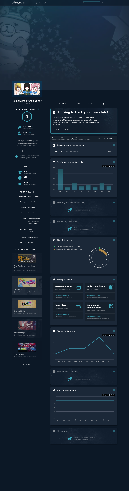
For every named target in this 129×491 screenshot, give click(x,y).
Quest (38, 3)
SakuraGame (31, 207)
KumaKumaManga (33, 202)
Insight (44, 3)
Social (31, 3)
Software (30, 232)
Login (114, 3)
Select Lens (58, 152)
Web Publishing (32, 223)
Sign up (105, 3)
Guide (51, 3)
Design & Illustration (33, 221)
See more (27, 364)
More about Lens (106, 139)
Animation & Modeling (34, 218)
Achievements (83, 104)
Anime (30, 229)
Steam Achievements (34, 213)
